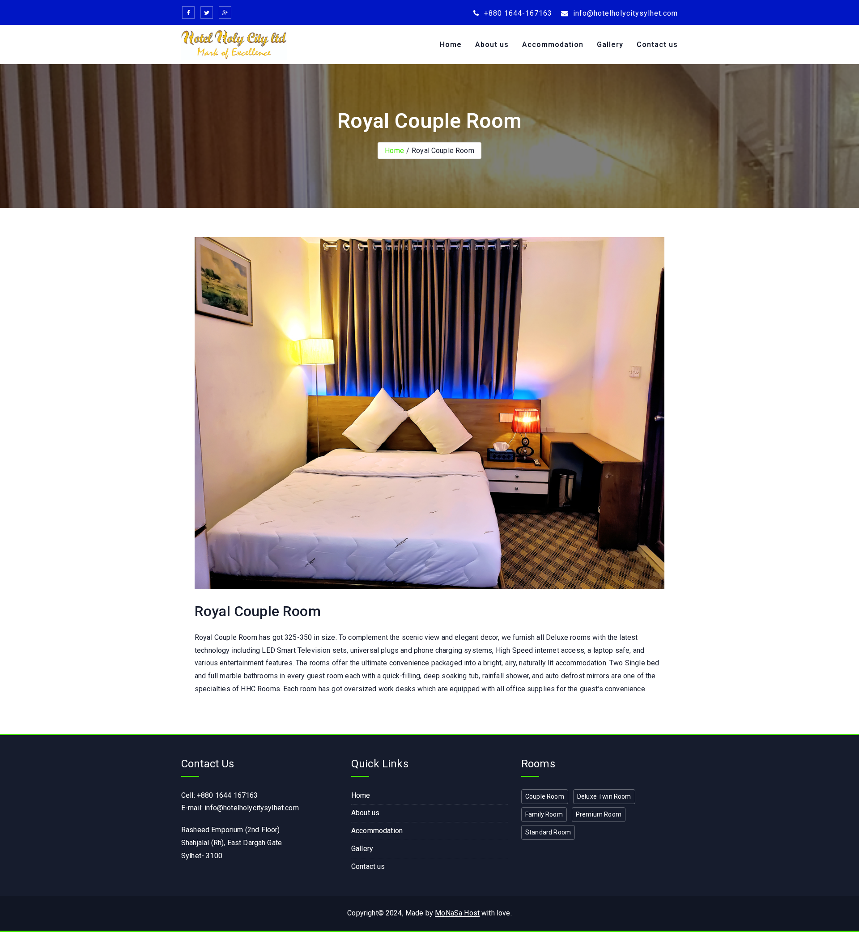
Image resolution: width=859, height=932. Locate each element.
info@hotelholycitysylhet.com (624, 13)
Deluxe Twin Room (604, 796)
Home (451, 44)
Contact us (657, 44)
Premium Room (598, 814)
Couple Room (544, 796)
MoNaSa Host (457, 913)
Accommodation (552, 44)
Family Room (544, 814)
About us (492, 44)
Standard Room (548, 832)
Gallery (610, 44)
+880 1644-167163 (517, 13)
